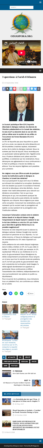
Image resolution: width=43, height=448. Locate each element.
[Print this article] (21, 89)
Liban (5, 365)
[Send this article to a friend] (18, 89)
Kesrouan (24, 361)
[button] (39, 2)
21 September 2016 (11, 83)
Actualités (11, 357)
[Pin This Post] (14, 89)
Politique (14, 365)
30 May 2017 (19, 404)
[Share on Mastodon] (28, 89)
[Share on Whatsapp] (25, 89)
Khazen (34, 361)
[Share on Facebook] (4, 89)
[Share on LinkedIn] (11, 89)
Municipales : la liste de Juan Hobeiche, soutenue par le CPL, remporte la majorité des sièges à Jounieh (10, 345)
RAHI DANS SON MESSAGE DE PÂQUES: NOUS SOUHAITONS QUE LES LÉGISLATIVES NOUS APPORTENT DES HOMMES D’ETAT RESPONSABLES (26, 425)
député (27, 357)
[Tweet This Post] (7, 89)
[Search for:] (21, 7)
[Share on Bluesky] (35, 89)
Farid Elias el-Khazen (10, 361)
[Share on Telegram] (32, 89)
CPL (20, 357)
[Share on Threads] (38, 89)
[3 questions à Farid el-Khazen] (10, 308)
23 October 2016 (21, 415)
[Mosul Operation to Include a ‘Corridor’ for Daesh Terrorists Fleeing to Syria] (6, 412)
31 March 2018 (9, 432)
